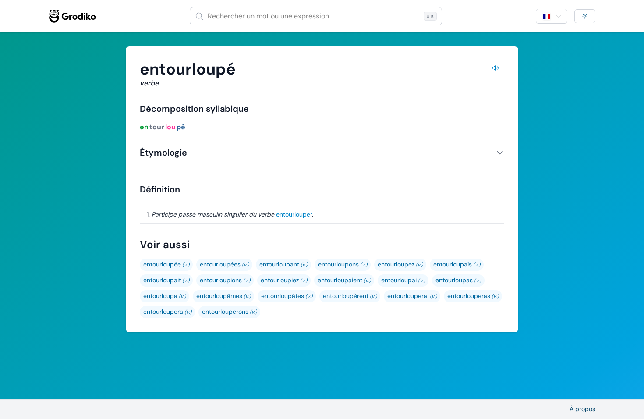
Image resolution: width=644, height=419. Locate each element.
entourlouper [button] (294, 214)
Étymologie (163, 152)
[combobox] (316, 16)
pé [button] (181, 126)
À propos (582, 409)
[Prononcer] (495, 69)
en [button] (144, 126)
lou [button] (170, 126)
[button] (166, 265)
